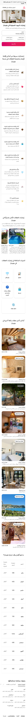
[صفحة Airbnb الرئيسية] (24, 7)
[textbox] (19, 39)
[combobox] (13, 34)
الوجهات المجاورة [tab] (21, 684)
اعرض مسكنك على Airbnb (9, 7)
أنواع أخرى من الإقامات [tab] (11, 684)
